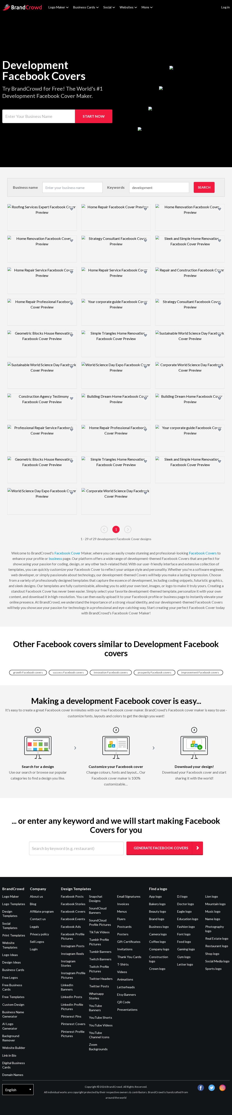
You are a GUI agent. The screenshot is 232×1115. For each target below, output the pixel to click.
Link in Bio (9, 1055)
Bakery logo (157, 904)
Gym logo (184, 957)
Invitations (125, 949)
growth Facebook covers (28, 672)
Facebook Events (73, 919)
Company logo (159, 949)
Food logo (184, 942)
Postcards (124, 927)
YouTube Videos (101, 1025)
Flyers (121, 919)
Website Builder (13, 1048)
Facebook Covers (203, 553)
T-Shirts (123, 964)
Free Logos (10, 977)
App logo (155, 896)
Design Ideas (11, 962)
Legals (34, 927)
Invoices (123, 904)
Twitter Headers (101, 979)
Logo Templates (13, 904)
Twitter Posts (99, 986)
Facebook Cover (67, 553)
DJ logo (182, 896)
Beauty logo (157, 911)
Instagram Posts (73, 946)
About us (36, 896)
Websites (126, 7)
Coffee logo (157, 942)
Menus (122, 911)
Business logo (159, 927)
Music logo (212, 911)
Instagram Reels (72, 954)
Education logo (187, 919)
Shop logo (212, 954)
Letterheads (126, 987)
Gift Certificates (128, 942)
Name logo (212, 919)
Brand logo (156, 919)
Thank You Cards (129, 957)
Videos (122, 972)
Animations (125, 979)
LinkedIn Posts (71, 997)
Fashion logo (186, 927)
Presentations (127, 1009)
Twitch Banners (100, 959)
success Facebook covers (68, 672)
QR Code (123, 1002)
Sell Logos (37, 942)
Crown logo (157, 969)
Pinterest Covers (73, 1024)
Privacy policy (39, 934)
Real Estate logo (216, 938)
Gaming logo (186, 949)
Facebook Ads (71, 927)
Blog (33, 904)
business (55, 558)
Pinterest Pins (71, 1016)
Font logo (184, 934)
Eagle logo (184, 911)
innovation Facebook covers (111, 672)
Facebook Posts (72, 896)
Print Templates (13, 935)
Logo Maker (56, 7)
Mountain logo (215, 904)
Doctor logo (185, 904)
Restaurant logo (216, 946)
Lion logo (211, 896)
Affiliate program (42, 911)
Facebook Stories (73, 904)
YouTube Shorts (100, 1017)
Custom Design (13, 1004)
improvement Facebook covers (200, 672)
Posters (122, 934)
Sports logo (213, 969)
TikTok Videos (99, 932)
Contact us (38, 919)
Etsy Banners (126, 994)
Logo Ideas (10, 955)
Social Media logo (217, 961)
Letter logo (185, 964)
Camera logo (158, 934)
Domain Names (12, 1075)
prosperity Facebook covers (154, 672)
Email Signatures (128, 896)
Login (34, 949)
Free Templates (13, 997)
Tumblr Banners (100, 952)
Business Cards (84, 7)
